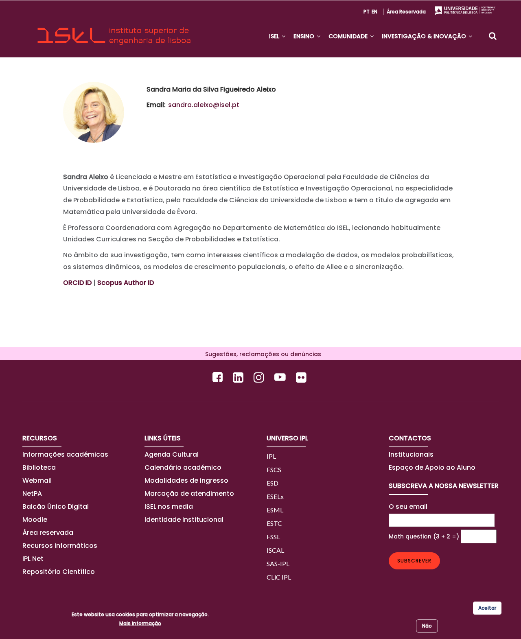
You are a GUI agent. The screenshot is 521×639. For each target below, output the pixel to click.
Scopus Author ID (125, 282)
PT (366, 11)
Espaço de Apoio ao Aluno (432, 467)
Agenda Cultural (171, 454)
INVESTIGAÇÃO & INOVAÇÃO (425, 36)
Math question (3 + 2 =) (424, 536)
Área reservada (406, 11)
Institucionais (411, 454)
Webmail (37, 480)
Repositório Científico (59, 571)
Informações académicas (65, 454)
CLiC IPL (279, 577)
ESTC (274, 523)
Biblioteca (39, 467)
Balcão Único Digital (55, 506)
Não (427, 625)
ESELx (275, 496)
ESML (275, 510)
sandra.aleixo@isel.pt (203, 104)
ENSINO (304, 36)
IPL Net (33, 558)
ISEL (275, 36)
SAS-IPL (278, 563)
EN (374, 11)
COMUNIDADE (348, 36)
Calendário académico (182, 467)
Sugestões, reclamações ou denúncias (260, 354)
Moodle (34, 519)
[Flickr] (302, 377)
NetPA (32, 493)
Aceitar (487, 607)
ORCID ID (77, 282)
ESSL (273, 537)
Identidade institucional (183, 519)
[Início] (114, 29)
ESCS (274, 469)
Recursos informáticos (59, 545)
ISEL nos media (168, 506)
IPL (271, 456)
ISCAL (275, 550)
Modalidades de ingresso (186, 480)
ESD (272, 483)
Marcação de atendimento (189, 493)
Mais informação (140, 623)
